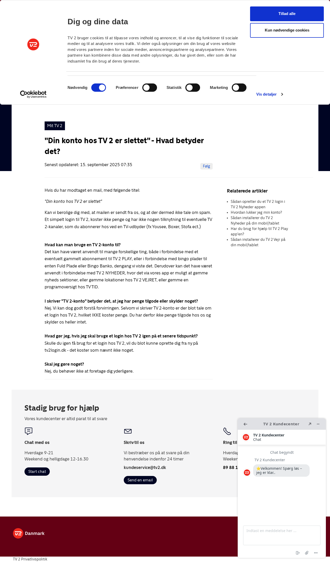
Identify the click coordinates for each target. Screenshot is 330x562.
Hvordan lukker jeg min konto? (256, 212)
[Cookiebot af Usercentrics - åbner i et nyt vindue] (33, 94)
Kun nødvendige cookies (287, 30)
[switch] (149, 87)
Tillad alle (286, 13)
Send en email (140, 480)
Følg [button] (206, 166)
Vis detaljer (266, 94)
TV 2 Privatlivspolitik (30, 559)
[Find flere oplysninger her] (282, 488)
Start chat (37, 471)
